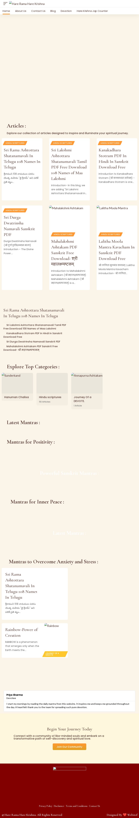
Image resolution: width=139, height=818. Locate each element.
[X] (69, 798)
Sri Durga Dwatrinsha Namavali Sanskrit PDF (33, 341)
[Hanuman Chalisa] (17, 383)
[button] (6, 3)
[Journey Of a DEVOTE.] (87, 383)
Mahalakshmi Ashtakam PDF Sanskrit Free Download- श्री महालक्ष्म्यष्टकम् (64, 253)
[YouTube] (76, 798)
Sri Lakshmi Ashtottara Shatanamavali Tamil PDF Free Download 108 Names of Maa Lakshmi (34, 326)
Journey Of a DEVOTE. (82, 399)
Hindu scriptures (15, 143)
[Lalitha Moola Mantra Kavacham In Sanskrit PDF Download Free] (117, 217)
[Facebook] (63, 798)
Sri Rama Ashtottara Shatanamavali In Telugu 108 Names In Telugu (21, 586)
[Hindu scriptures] (52, 383)
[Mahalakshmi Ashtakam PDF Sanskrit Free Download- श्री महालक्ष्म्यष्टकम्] (69, 217)
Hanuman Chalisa (16, 397)
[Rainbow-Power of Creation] (56, 640)
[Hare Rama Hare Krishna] (27, 3)
